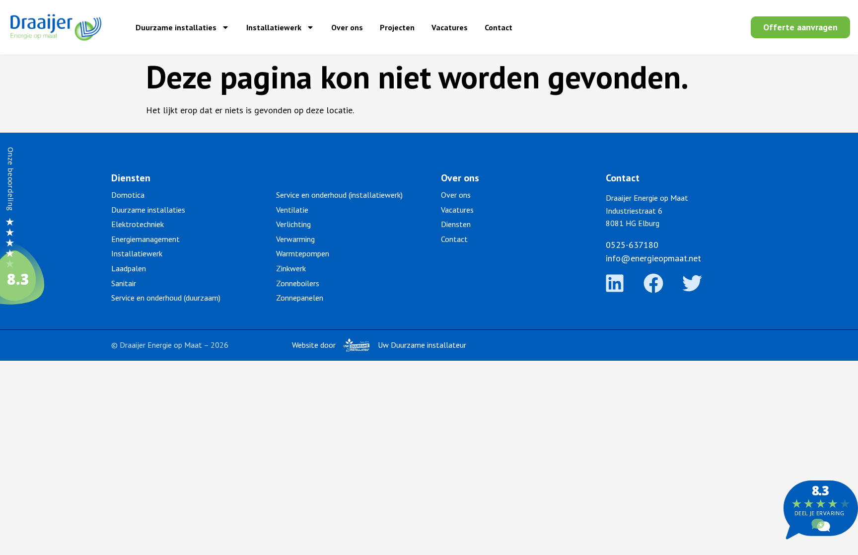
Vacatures (449, 27)
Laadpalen (128, 268)
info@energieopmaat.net (653, 258)
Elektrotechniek (137, 224)
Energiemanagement (145, 239)
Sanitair (123, 283)
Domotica (127, 195)
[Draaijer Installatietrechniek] (25, 311)
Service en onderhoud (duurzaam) (165, 298)
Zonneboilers (297, 283)
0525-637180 (632, 244)
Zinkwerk (291, 268)
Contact (498, 27)
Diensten (456, 224)
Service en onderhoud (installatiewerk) (339, 195)
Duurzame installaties (176, 27)
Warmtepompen (302, 253)
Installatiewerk (273, 27)
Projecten (397, 27)
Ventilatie (292, 210)
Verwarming (295, 239)
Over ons (347, 27)
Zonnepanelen (299, 298)
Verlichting (293, 224)
